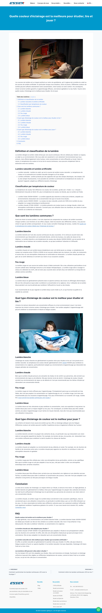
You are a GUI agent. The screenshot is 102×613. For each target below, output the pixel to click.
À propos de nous (43, 3)
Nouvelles (40, 582)
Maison (32, 3)
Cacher (33, 97)
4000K (64, 363)
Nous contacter (79, 3)
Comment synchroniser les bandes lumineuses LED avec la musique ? (28, 572)
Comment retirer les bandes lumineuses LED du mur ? (75, 571)
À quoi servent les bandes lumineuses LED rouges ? (34, 398)
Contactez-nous (20, 507)
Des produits (56, 582)
